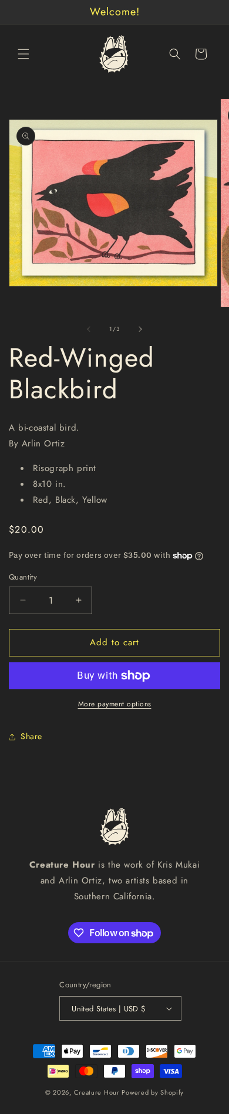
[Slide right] (140, 329)
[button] (23, 54)
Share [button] (31, 736)
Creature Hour (97, 1092)
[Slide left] (89, 329)
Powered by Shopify (153, 1092)
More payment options (114, 704)
